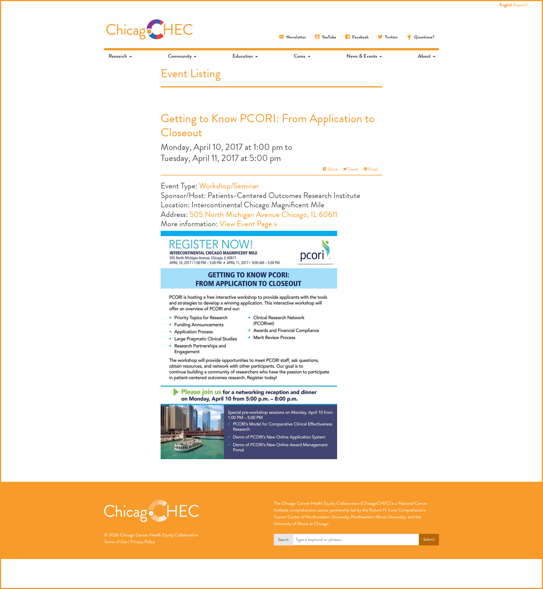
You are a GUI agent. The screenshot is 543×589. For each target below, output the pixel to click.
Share (332, 169)
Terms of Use (115, 541)
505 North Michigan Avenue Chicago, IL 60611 (263, 214)
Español (520, 4)
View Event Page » (248, 223)
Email (372, 169)
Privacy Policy (142, 541)
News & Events (361, 56)
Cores (299, 56)
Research (118, 56)
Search (283, 540)
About (424, 56)
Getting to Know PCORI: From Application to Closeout (267, 125)
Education (242, 56)
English (505, 4)
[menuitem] (119, 56)
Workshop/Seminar (229, 186)
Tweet (352, 169)
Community (180, 56)
